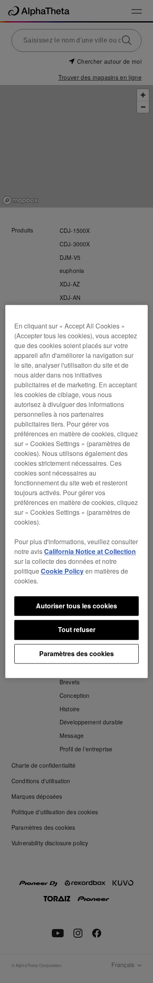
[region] (76, 491)
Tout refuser (76, 629)
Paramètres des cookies (76, 653)
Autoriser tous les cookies (76, 605)
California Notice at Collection (90, 551)
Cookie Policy (62, 571)
